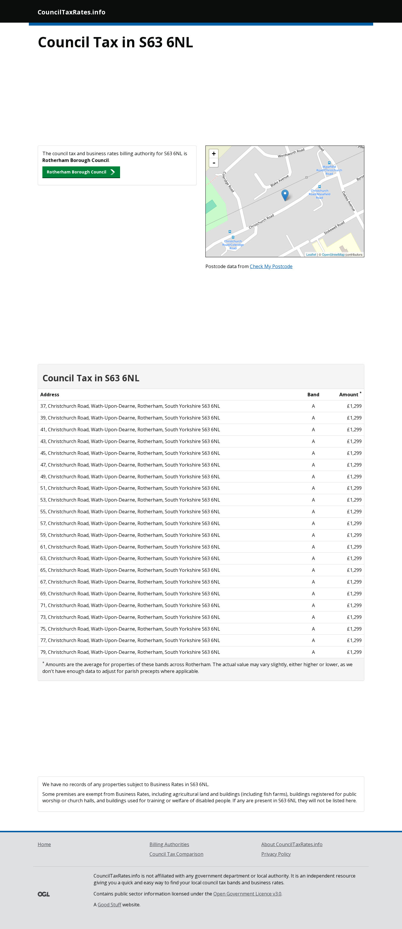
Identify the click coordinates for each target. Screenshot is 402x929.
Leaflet (311, 254)
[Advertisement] (201, 101)
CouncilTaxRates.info (71, 12)
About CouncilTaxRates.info (292, 844)
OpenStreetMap (333, 254)
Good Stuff (109, 904)
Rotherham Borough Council (76, 172)
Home (44, 844)
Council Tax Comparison (176, 854)
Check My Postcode (271, 266)
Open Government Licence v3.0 (247, 893)
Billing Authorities (169, 844)
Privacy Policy (276, 854)
